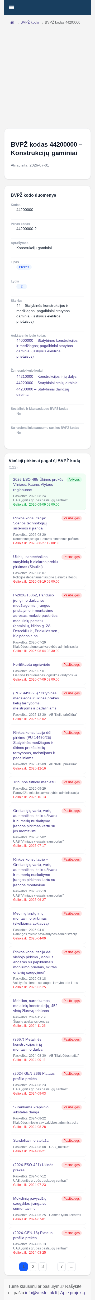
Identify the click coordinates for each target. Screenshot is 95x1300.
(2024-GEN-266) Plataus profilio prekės (34, 1076)
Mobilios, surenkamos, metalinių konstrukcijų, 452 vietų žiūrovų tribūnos (35, 1005)
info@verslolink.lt (41, 1292)
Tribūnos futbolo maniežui (34, 782)
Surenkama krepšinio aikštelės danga (31, 1109)
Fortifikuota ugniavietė (31, 664)
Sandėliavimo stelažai (31, 1140)
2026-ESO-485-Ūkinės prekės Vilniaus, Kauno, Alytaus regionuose (38, 484)
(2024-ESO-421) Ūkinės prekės (33, 1167)
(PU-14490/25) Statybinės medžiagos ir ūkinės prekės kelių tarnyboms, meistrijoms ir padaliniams (36, 700)
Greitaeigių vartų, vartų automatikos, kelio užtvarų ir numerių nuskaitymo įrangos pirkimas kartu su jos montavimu (35, 820)
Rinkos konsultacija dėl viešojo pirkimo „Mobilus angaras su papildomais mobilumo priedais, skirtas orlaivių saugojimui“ (35, 962)
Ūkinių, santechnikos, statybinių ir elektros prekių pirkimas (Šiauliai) (35, 562)
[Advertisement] (47, 78)
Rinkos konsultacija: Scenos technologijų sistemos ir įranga (30, 523)
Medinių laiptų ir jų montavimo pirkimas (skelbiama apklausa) (31, 918)
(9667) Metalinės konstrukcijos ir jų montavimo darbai (28, 1044)
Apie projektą (72, 1292)
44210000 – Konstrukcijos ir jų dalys (46, 376)
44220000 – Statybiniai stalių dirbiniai (47, 383)
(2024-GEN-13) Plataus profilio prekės (33, 1235)
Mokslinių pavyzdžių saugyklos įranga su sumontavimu (29, 1203)
